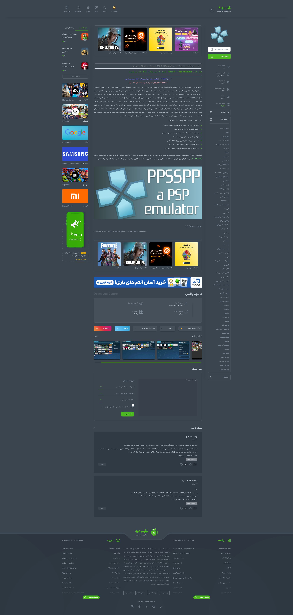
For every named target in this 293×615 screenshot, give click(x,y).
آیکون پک (225, 148)
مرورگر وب (225, 317)
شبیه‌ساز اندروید (224, 237)
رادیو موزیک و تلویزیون (221, 217)
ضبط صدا (226, 245)
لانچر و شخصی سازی (222, 281)
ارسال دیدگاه (128, 414)
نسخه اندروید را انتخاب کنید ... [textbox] (124, 393)
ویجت (227, 349)
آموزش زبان (225, 136)
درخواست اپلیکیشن (148, 328)
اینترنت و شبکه (224, 168)
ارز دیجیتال (225, 160)
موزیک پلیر (225, 325)
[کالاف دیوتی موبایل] (109, 39)
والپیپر (227, 341)
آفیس (227, 132)
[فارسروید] (146, 532)
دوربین (226, 209)
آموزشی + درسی (224, 140)
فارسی (227, 257)
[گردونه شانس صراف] (160, 39)
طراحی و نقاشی (224, 253)
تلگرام (126, 328)
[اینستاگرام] (132, 607)
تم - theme (225, 201)
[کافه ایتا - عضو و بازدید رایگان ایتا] (135, 39)
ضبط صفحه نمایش (223, 249)
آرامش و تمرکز (224, 128)
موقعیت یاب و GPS (222, 329)
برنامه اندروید (188, 66)
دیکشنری (226, 213)
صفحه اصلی (196, 66)
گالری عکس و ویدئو (222, 273)
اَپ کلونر (226, 156)
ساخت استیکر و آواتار (222, 225)
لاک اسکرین (225, 277)
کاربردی (226, 265)
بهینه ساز (226, 180)
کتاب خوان (225, 269)
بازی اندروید (164, 593)
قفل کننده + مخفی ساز (222, 261)
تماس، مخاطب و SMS (222, 205)
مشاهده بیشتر (204, 597)
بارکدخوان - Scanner (222, 172)
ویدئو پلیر (226, 353)
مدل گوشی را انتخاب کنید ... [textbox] (125, 387)
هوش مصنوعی (224, 337)
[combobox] (116, 387)
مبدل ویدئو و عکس (223, 289)
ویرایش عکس (224, 357)
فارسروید (108, 159)
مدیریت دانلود (224, 297)
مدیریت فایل (225, 305)
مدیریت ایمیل (224, 293)
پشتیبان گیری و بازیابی (222, 193)
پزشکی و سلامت (224, 188)
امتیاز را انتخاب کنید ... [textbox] (127, 399)
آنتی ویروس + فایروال (222, 144)
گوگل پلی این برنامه (194, 328)
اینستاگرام (106, 328)
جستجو (104, 11)
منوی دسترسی (66, 11)
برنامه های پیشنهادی (222, 176)
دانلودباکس (224, 56)
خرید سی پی (114, 11)
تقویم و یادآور (224, 197)
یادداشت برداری (224, 369)
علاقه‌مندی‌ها (78, 11)
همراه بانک (225, 333)
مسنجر (227, 321)
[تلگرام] (161, 607)
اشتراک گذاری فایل (223, 164)
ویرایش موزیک (224, 361)
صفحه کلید (225, 241)
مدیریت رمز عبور (224, 301)
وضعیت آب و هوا (223, 345)
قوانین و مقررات (129, 407)
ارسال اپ (88, 11)
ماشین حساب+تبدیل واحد (221, 285)
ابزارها (223, 106)
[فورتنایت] (109, 254)
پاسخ (102, 464)
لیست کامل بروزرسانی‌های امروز (184, 540)
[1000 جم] (186, 39)
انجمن (96, 11)
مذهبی (227, 313)
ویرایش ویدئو (224, 365)
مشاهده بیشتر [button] (75, 76)
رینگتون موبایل (224, 221)
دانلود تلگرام (140, 593)
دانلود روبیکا (128, 593)
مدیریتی (226, 309)
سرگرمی (226, 233)
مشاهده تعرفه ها (81, 260)
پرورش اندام (225, 184)
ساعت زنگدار (225, 229)
